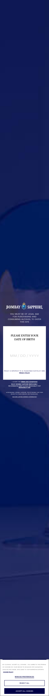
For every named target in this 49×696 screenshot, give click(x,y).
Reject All (24, 683)
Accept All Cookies (24, 691)
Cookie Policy (8, 672)
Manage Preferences (24, 677)
